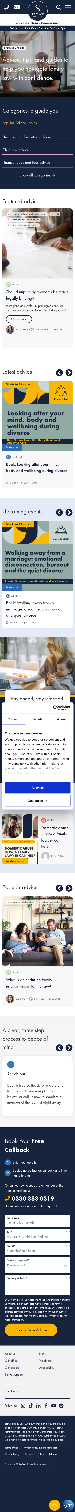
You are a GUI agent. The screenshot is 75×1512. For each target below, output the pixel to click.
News (43, 1353)
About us (10, 1353)
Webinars (45, 1360)
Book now (12, 447)
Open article (19, 319)
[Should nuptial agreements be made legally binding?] (37, 243)
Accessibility (46, 1367)
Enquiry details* (36, 1277)
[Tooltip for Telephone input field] (68, 1231)
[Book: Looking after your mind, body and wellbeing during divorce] (37, 416)
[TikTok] (31, 1407)
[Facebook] (46, 1407)
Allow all (38, 787)
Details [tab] (37, 719)
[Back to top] (54, 1505)
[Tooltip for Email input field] (68, 1245)
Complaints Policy (34, 1454)
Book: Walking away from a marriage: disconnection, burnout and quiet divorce (35, 609)
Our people (12, 1367)
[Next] (69, 372)
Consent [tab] (14, 719)
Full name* (14, 1218)
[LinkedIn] (39, 1407)
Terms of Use (11, 1447)
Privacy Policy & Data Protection (41, 1447)
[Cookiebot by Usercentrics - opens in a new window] (53, 708)
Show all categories (34, 175)
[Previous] (59, 372)
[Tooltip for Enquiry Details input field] (68, 1277)
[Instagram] (23, 1407)
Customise (35, 800)
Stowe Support (14, 1374)
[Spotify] (61, 1407)
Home (34, 23)
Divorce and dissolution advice (26, 137)
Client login (12, 1391)
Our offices (12, 1360)
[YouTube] (54, 1407)
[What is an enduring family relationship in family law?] (37, 931)
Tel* (36, 1231)
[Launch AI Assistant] (68, 1505)
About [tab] (61, 719)
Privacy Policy (56, 1315)
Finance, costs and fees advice (26, 162)
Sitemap (53, 1454)
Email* (36, 1245)
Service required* (18, 1260)
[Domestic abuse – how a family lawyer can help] (20, 839)
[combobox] (13, 1235)
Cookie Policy (12, 1454)
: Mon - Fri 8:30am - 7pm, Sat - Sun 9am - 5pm (37, 28)
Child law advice (15, 149)
